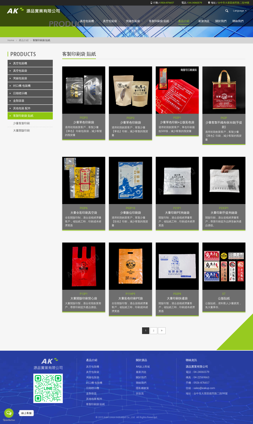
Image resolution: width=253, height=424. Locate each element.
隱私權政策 (142, 388)
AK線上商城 (143, 366)
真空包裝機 (87, 21)
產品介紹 (183, 21)
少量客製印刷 (21, 123)
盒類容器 (18, 100)
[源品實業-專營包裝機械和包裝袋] (34, 10)
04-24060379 (201, 371)
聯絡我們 (238, 21)
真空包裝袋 (110, 21)
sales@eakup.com (204, 388)
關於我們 (221, 21)
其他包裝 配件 (22, 108)
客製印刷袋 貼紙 (159, 21)
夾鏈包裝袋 (133, 21)
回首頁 (140, 393)
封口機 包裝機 (22, 85)
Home (11, 40)
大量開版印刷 (21, 130)
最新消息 (203, 21)
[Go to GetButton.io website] (9, 420)
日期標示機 (20, 93)
